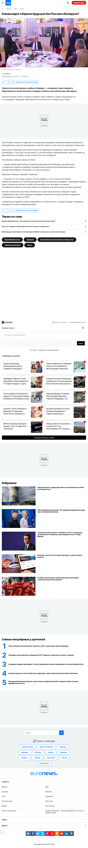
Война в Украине (46, 747)
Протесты (51, 758)
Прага (29, 245)
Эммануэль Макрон (13, 245)
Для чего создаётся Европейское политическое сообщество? (26, 226)
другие (4, 825)
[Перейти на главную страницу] (8, 2)
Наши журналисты (9, 811)
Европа (4, 787)
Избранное (9, 483)
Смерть (24, 758)
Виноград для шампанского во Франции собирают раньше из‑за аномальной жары (33, 232)
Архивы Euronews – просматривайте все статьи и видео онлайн (64, 812)
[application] (44, 42)
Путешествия (7, 801)
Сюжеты (5, 782)
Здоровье (49, 796)
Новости (8, 9)
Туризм (37, 758)
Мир (15, 9)
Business (5, 792)
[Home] (2, 9)
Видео (4, 806)
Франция (30, 240)
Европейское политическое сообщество (56, 240)
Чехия (21, 9)
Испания (63, 752)
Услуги (4, 820)
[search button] (61, 732)
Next (4, 796)
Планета (48, 792)
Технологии (44, 763)
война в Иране (27, 747)
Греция (51, 752)
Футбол (38, 752)
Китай (64, 758)
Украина (63, 747)
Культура (48, 801)
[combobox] (44, 732)
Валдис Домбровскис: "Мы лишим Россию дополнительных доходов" (28, 221)
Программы (50, 806)
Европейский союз (12, 240)
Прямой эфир (78, 3)
